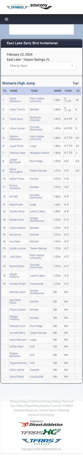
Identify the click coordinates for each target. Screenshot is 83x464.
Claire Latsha (16, 369)
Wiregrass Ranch (39, 152)
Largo (33, 145)
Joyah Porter (16, 145)
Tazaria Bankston (14, 355)
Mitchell (34, 109)
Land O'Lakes (37, 211)
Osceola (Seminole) (36, 128)
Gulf (32, 346)
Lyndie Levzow (17, 248)
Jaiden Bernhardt (15, 161)
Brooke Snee (16, 219)
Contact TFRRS (62, 405)
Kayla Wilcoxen (18, 339)
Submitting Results (37, 405)
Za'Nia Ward (16, 346)
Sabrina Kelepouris (15, 138)
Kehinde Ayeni (17, 292)
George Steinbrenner (37, 219)
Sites (20, 405)
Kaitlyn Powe (16, 178)
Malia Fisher (16, 204)
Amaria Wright (17, 283)
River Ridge (36, 161)
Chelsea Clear (17, 152)
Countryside (36, 283)
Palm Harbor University (37, 100)
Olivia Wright (16, 376)
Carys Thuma (17, 109)
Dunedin (34, 369)
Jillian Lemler (17, 128)
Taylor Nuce (16, 118)
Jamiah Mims (17, 332)
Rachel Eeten (16, 266)
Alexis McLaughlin (16, 170)
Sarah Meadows (15, 100)
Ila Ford (13, 196)
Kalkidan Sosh (17, 325)
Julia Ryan (15, 256)
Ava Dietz (14, 241)
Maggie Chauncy (14, 318)
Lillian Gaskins (17, 227)
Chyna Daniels (17, 309)
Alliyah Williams (14, 275)
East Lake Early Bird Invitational (32, 43)
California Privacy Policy (45, 401)
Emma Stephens (14, 187)
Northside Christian (35, 119)
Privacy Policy (18, 401)
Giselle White (17, 211)
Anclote (34, 178)
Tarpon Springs (38, 170)
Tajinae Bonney (18, 362)
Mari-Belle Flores (15, 301)
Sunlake (34, 186)
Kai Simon (15, 234)
